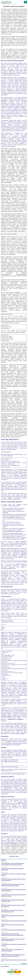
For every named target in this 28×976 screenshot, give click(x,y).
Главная (12, 969)
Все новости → (24, 963)
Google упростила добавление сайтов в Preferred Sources (13, 929)
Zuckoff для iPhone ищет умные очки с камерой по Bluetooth (13, 920)
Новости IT (3, 860)
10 (9, 151)
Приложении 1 (14, 843)
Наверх (16, 969)
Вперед (17, 856)
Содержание (12, 856)
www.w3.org (23, 58)
